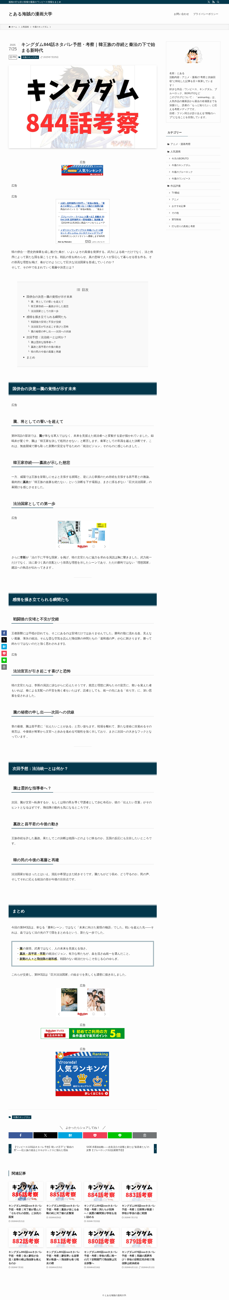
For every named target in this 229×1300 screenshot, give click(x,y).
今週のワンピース (181, 178)
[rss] (213, 2)
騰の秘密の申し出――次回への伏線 (51, 331)
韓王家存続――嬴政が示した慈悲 (50, 306)
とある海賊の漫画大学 (30, 14)
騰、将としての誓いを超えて (47, 301)
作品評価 (175, 185)
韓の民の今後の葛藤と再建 (46, 351)
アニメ (175, 199)
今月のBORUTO (180, 158)
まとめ (30, 357)
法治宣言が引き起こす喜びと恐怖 (50, 326)
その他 (175, 213)
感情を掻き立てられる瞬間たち (46, 316)
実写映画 (176, 219)
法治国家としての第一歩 (45, 311)
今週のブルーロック (182, 172)
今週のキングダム (30, 57)
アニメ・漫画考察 (180, 144)
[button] (21, 1135)
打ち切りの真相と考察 (183, 226)
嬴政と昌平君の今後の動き (46, 346)
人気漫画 (175, 151)
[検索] (218, 2)
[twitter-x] (208, 2)
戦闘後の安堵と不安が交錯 (46, 321)
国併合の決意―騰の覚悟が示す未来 (49, 296)
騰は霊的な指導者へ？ (43, 342)
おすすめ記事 (179, 206)
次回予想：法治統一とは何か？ (46, 337)
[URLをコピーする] (145, 1135)
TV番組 (175, 193)
